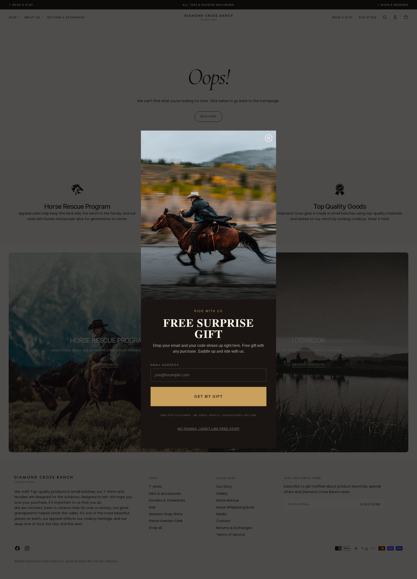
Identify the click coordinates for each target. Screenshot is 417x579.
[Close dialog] (268, 138)
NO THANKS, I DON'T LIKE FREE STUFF (209, 429)
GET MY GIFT (208, 396)
